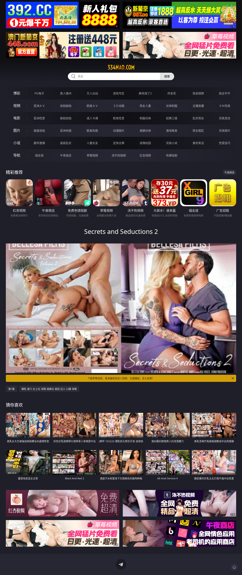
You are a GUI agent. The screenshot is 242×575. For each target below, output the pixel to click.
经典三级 (171, 118)
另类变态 (224, 118)
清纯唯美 (171, 131)
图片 (16, 130)
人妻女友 (92, 143)
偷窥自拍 (39, 131)
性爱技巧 (224, 143)
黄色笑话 (198, 143)
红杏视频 (145, 155)
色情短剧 (171, 155)
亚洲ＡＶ (39, 106)
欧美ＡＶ (92, 106)
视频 (16, 105)
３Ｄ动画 (118, 106)
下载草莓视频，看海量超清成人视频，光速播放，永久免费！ (121, 378)
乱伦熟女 (198, 118)
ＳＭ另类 (224, 106)
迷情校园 (145, 143)
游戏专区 (118, 93)
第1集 (11, 389)
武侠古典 (118, 143)
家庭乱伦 (65, 143)
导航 (16, 155)
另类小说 (171, 143)
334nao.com (121, 67)
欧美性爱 (118, 118)
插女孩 (39, 155)
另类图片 (224, 131)
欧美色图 (92, 131)
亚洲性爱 (39, 118)
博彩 (16, 93)
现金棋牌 (198, 93)
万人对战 (92, 93)
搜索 (167, 76)
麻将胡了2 (145, 93)
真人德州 (65, 93)
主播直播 (198, 106)
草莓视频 (92, 155)
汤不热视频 (119, 155)
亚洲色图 (65, 131)
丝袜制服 (171, 106)
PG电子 (39, 93)
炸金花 (171, 93)
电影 (16, 118)
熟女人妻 (145, 106)
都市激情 (39, 143)
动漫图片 (118, 131)
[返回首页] (234, 567)
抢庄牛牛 (224, 93)
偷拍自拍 (65, 118)
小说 (16, 143)
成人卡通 (92, 118)
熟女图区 (198, 131)
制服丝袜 (145, 118)
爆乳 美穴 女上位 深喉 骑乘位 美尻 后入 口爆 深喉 (49, 389)
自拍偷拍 (65, 106)
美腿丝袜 (145, 131)
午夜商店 (65, 155)
